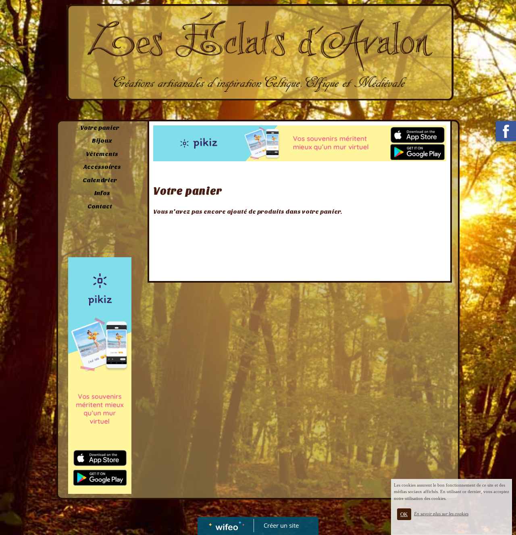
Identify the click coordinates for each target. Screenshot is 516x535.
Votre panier (99, 127)
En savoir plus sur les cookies (441, 513)
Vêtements (102, 154)
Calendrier (100, 180)
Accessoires (102, 167)
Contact (99, 206)
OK (404, 514)
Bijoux (102, 140)
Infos (102, 193)
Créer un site (281, 525)
